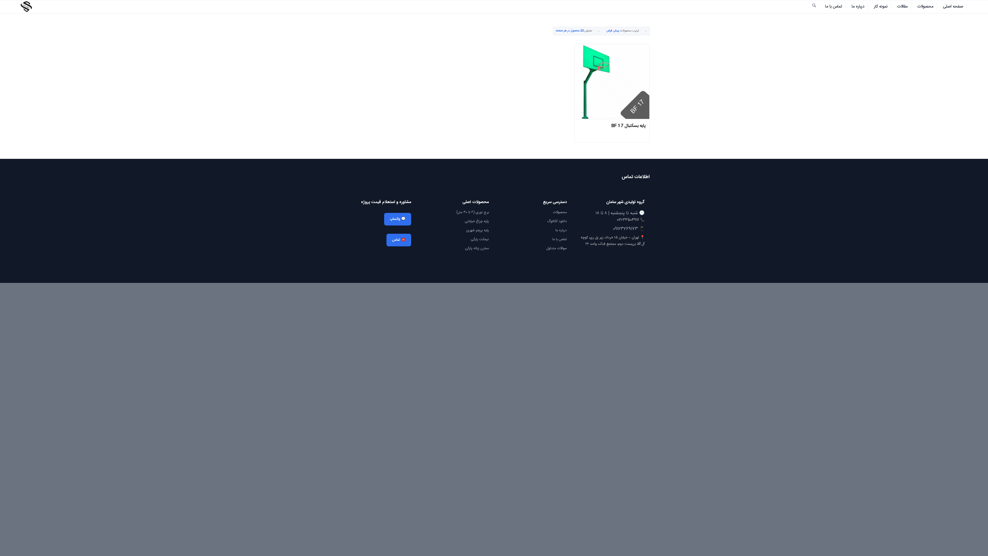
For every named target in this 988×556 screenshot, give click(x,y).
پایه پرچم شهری (477, 230)
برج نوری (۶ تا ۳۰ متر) (472, 212)
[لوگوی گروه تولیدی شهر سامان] (26, 6)
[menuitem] (953, 6)
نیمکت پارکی (480, 239)
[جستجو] (814, 6)
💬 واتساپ (397, 219)
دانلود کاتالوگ (557, 221)
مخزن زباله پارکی (477, 248)
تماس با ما (559, 239)
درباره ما (561, 230)
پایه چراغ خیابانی (477, 221)
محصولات (560, 212)
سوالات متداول (556, 248)
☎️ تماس (398, 240)
